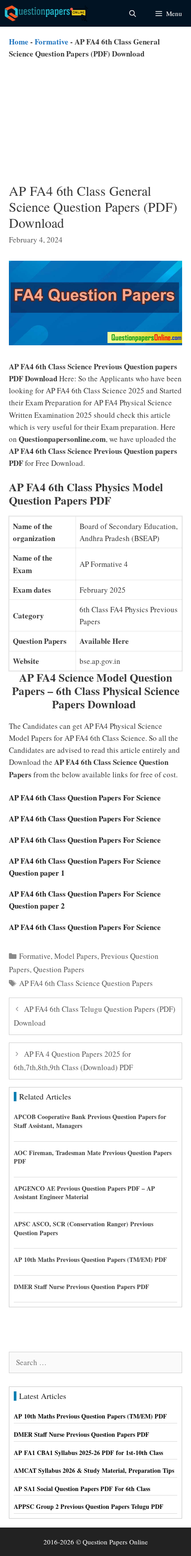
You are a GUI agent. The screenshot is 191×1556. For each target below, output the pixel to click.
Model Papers (75, 956)
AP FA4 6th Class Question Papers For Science (85, 797)
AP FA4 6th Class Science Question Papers (86, 983)
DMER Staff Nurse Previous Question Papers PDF (81, 1286)
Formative (51, 41)
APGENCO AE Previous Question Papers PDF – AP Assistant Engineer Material (84, 1193)
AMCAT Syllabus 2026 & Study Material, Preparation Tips (94, 1470)
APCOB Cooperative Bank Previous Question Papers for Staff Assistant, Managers (90, 1121)
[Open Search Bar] (132, 13)
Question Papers (58, 969)
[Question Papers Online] (47, 13)
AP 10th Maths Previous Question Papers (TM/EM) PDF (90, 1259)
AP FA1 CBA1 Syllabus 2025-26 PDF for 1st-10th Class (88, 1452)
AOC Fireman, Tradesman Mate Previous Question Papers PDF (92, 1157)
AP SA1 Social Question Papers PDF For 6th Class (82, 1488)
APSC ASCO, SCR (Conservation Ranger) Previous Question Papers (83, 1228)
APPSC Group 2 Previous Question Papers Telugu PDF (88, 1506)
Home (18, 41)
